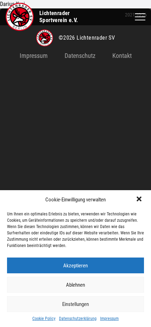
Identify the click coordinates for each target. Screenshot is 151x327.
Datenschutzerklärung (78, 318)
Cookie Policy (43, 318)
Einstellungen (75, 304)
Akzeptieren (75, 265)
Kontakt (122, 55)
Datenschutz (80, 55)
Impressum (109, 318)
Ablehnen (75, 285)
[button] (140, 199)
